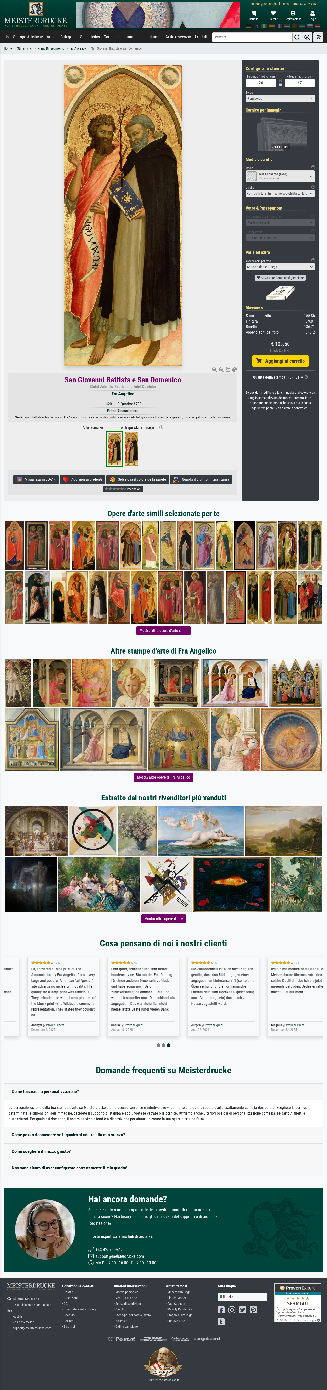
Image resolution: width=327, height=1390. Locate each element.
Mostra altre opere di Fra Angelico (163, 777)
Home (8, 48)
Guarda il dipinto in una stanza (204, 479)
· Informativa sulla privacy (79, 1309)
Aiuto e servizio (178, 36)
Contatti (201, 36)
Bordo (249, 92)
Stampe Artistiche (28, 36)
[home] (7, 36)
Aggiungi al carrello (283, 361)
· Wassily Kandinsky (179, 1309)
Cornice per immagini (122, 36)
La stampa (152, 36)
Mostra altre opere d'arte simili (163, 630)
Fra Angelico (77, 48)
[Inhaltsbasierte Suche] (307, 37)
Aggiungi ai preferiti (85, 479)
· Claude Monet (176, 1298)
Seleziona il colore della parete (140, 479)
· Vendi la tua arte (125, 1298)
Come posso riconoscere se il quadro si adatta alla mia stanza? (68, 1135)
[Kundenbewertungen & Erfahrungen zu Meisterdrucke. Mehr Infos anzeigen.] (297, 1302)
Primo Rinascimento (51, 48)
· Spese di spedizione (128, 1304)
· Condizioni (70, 1298)
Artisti (51, 36)
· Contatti (68, 1292)
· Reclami (68, 1321)
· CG (65, 1304)
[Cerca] (297, 37)
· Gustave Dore (175, 1321)
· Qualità (119, 1309)
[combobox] (280, 98)
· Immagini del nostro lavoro (132, 1315)
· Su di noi (68, 1327)
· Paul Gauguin (175, 1304)
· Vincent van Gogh (178, 1292)
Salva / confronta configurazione (282, 278)
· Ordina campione (126, 1327)
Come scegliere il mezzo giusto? (41, 1151)
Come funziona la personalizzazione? (45, 1091)
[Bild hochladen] (318, 37)
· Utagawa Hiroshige (179, 1315)
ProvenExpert (35, 1025)
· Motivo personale (126, 1292)
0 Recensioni (132, 489)
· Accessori (121, 1321)
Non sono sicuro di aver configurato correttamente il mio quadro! (69, 1168)
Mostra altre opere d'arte (163, 919)
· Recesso (68, 1315)
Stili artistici (90, 36)
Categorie (68, 36)
